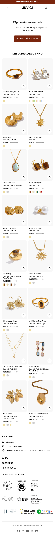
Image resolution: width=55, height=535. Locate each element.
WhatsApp (10, 442)
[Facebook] (18, 530)
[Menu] (3, 8)
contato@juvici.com (14, 446)
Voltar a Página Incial (27, 38)
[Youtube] (27, 530)
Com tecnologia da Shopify (33, 525)
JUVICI (20, 525)
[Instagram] (23, 530)
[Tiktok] (32, 530)
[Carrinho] (52, 8)
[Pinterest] (36, 530)
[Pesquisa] (8, 8)
